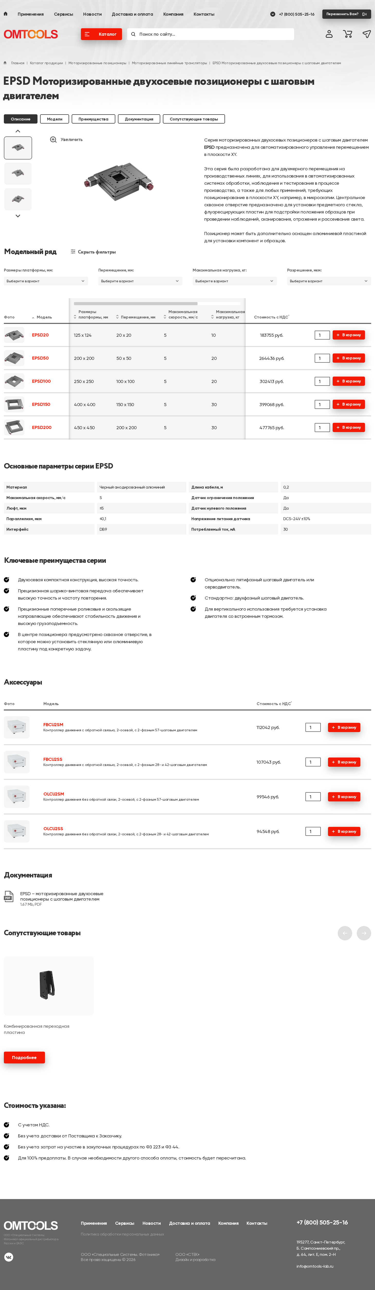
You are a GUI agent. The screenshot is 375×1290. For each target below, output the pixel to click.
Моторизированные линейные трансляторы (169, 63)
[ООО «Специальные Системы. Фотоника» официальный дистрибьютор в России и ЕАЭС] (34, 34)
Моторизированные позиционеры (97, 63)
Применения (31, 14)
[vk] (9, 1257)
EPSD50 (40, 358)
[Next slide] (18, 216)
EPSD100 (41, 381)
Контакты (204, 14)
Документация (139, 119)
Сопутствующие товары (194, 119)
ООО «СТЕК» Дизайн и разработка (195, 1257)
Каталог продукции (46, 63)
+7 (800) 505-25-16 (297, 14)
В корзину (351, 334)
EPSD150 (41, 404)
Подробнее (24, 1057)
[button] (18, 148)
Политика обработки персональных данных (122, 1234)
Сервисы (63, 14)
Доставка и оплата (132, 14)
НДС (284, 317)
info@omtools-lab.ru (315, 1266)
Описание (21, 119)
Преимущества (93, 119)
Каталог (107, 34)
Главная (17, 63)
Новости (92, 14)
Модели (54, 119)
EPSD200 (42, 427)
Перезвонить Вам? (342, 14)
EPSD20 (40, 335)
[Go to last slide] (18, 131)
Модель (44, 317)
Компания (173, 14)
